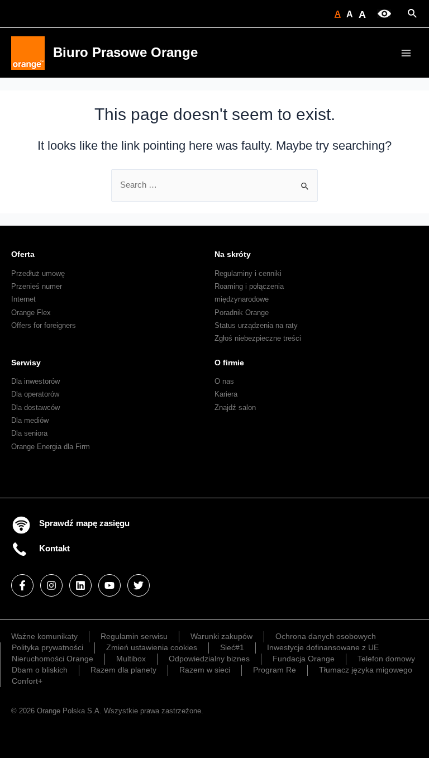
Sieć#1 (232, 647)
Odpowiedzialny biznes (209, 658)
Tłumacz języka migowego (365, 669)
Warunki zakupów (221, 636)
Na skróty (232, 254)
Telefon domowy (386, 658)
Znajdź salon (235, 407)
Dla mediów (30, 420)
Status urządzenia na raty (256, 325)
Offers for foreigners (43, 325)
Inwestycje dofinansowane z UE (323, 647)
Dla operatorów (35, 394)
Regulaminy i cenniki (248, 273)
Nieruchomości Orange (52, 658)
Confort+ (27, 680)
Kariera (225, 394)
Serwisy (26, 362)
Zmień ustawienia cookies (151, 647)
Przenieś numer (36, 286)
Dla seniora (29, 433)
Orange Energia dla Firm (50, 446)
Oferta (23, 254)
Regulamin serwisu (134, 636)
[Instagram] (51, 585)
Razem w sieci (204, 669)
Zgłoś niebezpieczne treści (257, 338)
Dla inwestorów (35, 381)
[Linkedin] (80, 585)
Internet (23, 299)
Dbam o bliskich (40, 669)
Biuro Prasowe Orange (125, 52)
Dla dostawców (35, 407)
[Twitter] (138, 585)
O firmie (229, 362)
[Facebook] (22, 585)
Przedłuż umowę (38, 273)
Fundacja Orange (304, 658)
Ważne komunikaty (44, 636)
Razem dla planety (123, 669)
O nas (224, 381)
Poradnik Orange (241, 312)
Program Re (274, 669)
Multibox (131, 658)
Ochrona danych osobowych (325, 636)
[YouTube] (109, 585)
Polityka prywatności (47, 647)
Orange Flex (31, 312)
